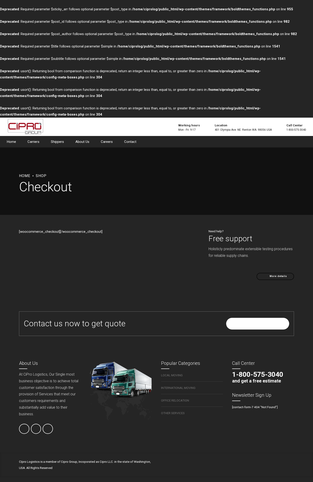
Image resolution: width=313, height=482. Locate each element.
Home (11, 142)
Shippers (57, 142)
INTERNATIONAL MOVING (178, 388)
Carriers (33, 142)
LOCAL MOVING (172, 375)
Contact (130, 142)
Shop (41, 176)
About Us (82, 142)
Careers (107, 142)
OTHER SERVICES (173, 413)
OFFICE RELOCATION (175, 400)
